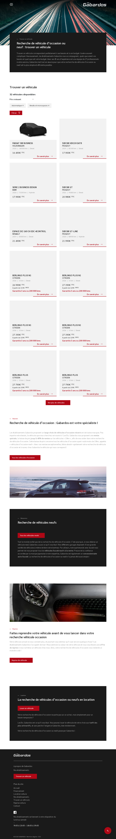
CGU (39, 836)
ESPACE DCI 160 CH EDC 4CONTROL (29, 231)
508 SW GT (67, 187)
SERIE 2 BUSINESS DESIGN (24, 187)
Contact (17, 806)
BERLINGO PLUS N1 (21, 275)
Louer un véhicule (27, 708)
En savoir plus (43, 156)
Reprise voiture (20, 803)
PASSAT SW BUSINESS (22, 143)
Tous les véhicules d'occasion (23, 458)
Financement (19, 791)
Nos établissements (21, 770)
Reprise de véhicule (19, 660)
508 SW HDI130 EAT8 (72, 143)
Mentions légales (32, 836)
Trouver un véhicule (23, 776)
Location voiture (20, 794)
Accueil (17, 788)
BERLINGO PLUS (20, 375)
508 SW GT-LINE (70, 231)
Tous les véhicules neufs (29, 535)
